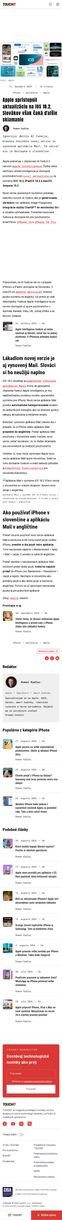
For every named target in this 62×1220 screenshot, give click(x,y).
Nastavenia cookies (44, 1176)
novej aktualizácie (38, 176)
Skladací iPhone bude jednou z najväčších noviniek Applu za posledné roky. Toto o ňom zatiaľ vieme (36, 808)
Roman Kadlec (21, 128)
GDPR (37, 1171)
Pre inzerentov (10, 1150)
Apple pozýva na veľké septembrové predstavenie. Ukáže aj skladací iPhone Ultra (36, 750)
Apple (14, 598)
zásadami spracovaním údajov (38, 1081)
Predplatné (8, 1161)
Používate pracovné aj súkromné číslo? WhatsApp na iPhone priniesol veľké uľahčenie (36, 981)
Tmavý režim (10, 1134)
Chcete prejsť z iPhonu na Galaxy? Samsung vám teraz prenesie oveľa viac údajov (36, 779)
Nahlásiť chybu (47, 651)
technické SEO (11, 1206)
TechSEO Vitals (38, 1206)
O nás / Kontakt (11, 1145)
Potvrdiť (31, 1089)
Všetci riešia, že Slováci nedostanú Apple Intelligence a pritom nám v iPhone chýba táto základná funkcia (37, 622)
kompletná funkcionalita (24, 468)
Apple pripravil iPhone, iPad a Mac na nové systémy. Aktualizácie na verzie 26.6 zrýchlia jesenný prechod (35, 1011)
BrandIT (7, 1155)
